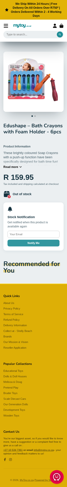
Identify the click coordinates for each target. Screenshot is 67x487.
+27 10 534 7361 (13, 450)
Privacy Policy (11, 308)
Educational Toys (13, 370)
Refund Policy (11, 319)
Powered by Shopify (45, 480)
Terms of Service (13, 314)
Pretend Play (10, 387)
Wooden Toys (11, 415)
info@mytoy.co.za (44, 450)
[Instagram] (10, 459)
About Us (8, 302)
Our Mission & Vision (15, 341)
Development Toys (14, 409)
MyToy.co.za (27, 480)
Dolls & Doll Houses (15, 376)
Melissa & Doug (12, 381)
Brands (7, 336)
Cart (61, 26)
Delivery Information (15, 325)
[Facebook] (5, 459)
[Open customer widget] (57, 477)
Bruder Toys (10, 393)
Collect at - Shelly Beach (17, 330)
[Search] (60, 35)
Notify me (33, 242)
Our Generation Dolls (15, 404)
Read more (10, 166)
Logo (22, 25)
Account (55, 26)
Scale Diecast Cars (14, 398)
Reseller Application (14, 347)
